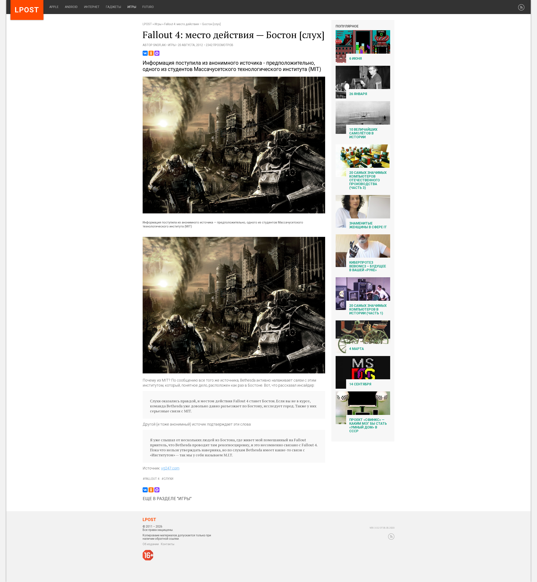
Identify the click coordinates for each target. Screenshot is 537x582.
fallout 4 (152, 479)
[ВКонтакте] (145, 53)
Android (71, 7)
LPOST (147, 24)
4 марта (356, 349)
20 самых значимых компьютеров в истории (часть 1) (368, 309)
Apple (54, 7)
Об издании (151, 544)
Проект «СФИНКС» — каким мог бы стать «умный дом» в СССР (368, 425)
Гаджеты (113, 7)
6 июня (355, 59)
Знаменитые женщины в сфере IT (368, 225)
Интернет (91, 7)
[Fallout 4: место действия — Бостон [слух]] (234, 212)
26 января (358, 94)
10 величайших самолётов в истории (363, 133)
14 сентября (360, 384)
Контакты (167, 544)
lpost (27, 10)
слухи (168, 479)
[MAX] (156, 53)
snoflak (159, 45)
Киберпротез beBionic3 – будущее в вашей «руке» (367, 266)
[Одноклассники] (151, 53)
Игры (131, 7)
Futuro (148, 7)
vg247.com (170, 468)
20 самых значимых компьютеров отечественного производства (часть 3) (368, 180)
